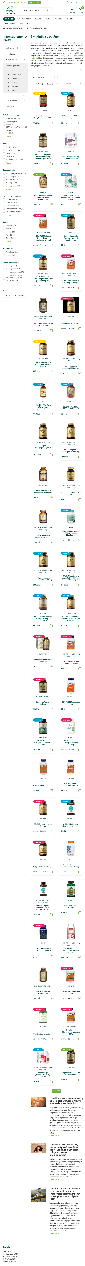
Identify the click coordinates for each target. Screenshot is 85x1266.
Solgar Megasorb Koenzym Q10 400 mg (43, 579)
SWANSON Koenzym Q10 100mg (70, 1159)
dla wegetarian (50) (13, 269)
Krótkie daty (10, 23)
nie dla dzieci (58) (12, 280)
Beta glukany (15, 78)
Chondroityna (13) (12, 122)
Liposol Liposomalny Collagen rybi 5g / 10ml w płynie (70, 197)
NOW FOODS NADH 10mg (70, 1201)
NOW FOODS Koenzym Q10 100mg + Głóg (70, 662)
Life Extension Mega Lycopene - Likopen (43, 949)
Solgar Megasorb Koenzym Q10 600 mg (70, 451)
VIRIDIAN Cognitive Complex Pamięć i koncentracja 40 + (43, 908)
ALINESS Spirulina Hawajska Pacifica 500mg (71, 743)
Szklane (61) (10, 255)
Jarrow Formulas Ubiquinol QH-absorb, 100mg (71, 950)
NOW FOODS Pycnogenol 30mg (71, 703)
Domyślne (50, 84)
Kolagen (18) (10, 130)
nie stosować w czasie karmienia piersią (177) (14, 276)
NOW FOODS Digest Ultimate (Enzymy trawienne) (70, 1115)
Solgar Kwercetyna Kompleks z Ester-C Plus (43, 117)
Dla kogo (38, 19)
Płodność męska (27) (13, 212)
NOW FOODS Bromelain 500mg (71, 992)
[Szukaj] (54, 77)
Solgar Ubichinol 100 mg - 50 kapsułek (43, 324)
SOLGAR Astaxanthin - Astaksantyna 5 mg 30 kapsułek (71, 619)
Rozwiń (23, 95)
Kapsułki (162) (11, 226)
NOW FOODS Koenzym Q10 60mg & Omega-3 (70, 282)
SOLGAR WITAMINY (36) (14, 159)
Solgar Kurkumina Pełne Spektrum (43, 660)
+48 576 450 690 (19, 2)
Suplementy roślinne (13, 48)
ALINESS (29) (11, 147)
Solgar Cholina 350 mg (69, 323)
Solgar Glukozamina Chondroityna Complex (43, 491)
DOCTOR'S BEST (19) (13, 150)
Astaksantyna (16, 74)
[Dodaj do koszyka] (51, 122)
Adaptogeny (10, 106)
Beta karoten (15, 87)
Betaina (13, 91)
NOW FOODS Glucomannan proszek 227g (71, 1032)
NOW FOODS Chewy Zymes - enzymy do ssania (70, 1242)
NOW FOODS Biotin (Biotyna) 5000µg (71, 784)
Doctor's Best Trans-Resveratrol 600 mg (71, 866)
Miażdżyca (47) (11, 202)
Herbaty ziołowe (12, 60)
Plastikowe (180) (12, 252)
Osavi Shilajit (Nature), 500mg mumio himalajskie (71, 533)
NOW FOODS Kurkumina (42, 785)
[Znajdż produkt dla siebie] (48, 10)
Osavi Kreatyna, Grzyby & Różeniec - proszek (71, 157)
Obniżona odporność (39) (15, 209)
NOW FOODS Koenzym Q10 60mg (43, 1202)
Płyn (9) (9, 235)
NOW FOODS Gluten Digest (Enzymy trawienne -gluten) (43, 238)
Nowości (70, 19)
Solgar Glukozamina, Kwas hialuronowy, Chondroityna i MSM (43, 157)
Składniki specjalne (13, 66)
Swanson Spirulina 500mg (71, 906)
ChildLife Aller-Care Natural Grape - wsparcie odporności (43, 407)
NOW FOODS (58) (12, 153)
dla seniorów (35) (12, 180)
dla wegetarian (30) (13, 186)
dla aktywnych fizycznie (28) (16, 174)
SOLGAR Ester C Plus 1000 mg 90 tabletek (71, 408)
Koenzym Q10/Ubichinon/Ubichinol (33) (16, 126)
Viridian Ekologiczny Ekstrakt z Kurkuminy (70, 825)
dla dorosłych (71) (12, 177)
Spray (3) (9, 238)
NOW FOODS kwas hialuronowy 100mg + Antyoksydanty (43, 1156)
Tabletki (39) (10, 229)
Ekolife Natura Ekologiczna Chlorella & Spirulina (43, 743)
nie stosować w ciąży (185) (15, 272)
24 (76, 84)
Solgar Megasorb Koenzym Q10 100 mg (43, 536)
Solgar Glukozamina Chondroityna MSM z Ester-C (43, 364)
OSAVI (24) (10, 156)
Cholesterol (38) (12, 199)
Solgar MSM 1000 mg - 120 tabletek (43, 992)
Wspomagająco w (24, 19)
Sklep (7, 19)
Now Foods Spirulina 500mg (43, 1116)
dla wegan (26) (11, 183)
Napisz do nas (34, 2)
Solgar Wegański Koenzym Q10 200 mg (70, 367)
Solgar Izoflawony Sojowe (43, 703)
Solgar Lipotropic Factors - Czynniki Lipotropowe (71, 238)
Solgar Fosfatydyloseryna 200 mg (43, 448)
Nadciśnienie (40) (12, 205)
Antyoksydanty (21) (13, 118)
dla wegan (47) (11, 266)
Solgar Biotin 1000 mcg (42, 867)
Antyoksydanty (11, 100)
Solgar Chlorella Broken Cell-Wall (43, 1243)
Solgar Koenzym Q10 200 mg (71, 493)
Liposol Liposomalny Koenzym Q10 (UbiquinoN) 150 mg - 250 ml (43, 1074)
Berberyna (14, 82)
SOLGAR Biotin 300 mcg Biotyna (43, 825)
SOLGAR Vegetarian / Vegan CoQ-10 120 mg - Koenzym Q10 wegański (71, 578)
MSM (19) (9, 133)
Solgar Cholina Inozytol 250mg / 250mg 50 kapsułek (43, 619)
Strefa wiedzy (24, 23)
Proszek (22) (10, 232)
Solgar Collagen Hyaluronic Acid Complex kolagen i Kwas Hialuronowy (43, 196)
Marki (48, 19)
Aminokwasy (10, 54)
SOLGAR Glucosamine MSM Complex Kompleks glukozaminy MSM (43, 279)
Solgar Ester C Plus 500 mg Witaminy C (71, 1074)
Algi (12, 70)
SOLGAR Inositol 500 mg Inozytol (70, 117)
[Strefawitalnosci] (9, 10)
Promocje (58, 19)
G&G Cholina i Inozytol (41, 1034)
